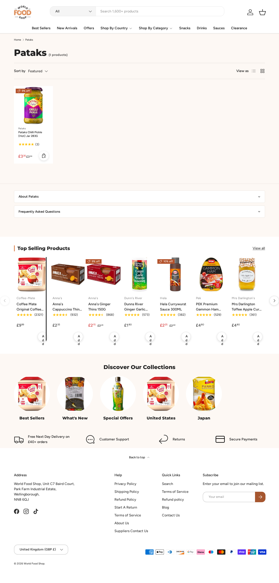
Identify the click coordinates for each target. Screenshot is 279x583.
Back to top (137, 457)
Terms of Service (127, 515)
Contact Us (171, 515)
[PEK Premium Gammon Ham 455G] (211, 275)
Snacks (184, 28)
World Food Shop (34, 563)
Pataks (29, 39)
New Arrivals (67, 28)
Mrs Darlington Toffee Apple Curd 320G (246, 309)
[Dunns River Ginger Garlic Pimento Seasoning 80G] (140, 275)
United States (161, 418)
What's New (75, 418)
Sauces (219, 28)
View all (259, 248)
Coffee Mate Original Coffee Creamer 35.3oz (29, 309)
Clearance (239, 28)
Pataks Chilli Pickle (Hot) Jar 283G (30, 134)
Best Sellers (41, 28)
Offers (89, 28)
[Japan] (204, 394)
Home (17, 39)
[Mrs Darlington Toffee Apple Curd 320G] (247, 275)
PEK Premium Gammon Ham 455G (207, 309)
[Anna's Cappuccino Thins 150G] (68, 275)
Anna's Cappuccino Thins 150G (67, 309)
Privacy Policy (125, 484)
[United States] (161, 394)
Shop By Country (114, 28)
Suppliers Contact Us (131, 531)
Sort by (20, 71)
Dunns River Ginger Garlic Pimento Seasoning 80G (139, 312)
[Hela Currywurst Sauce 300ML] (175, 275)
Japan (204, 418)
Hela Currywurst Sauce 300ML (173, 306)
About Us (121, 523)
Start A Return (125, 507)
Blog (165, 507)
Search (167, 484)
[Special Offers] (118, 394)
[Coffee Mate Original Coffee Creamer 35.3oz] (32, 275)
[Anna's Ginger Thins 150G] (104, 275)
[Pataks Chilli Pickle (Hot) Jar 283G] (33, 105)
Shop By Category (153, 28)
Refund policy (173, 499)
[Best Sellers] (32, 394)
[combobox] (137, 11)
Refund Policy (125, 499)
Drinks (202, 28)
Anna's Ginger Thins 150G (99, 306)
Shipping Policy (126, 492)
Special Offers (118, 418)
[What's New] (75, 394)
